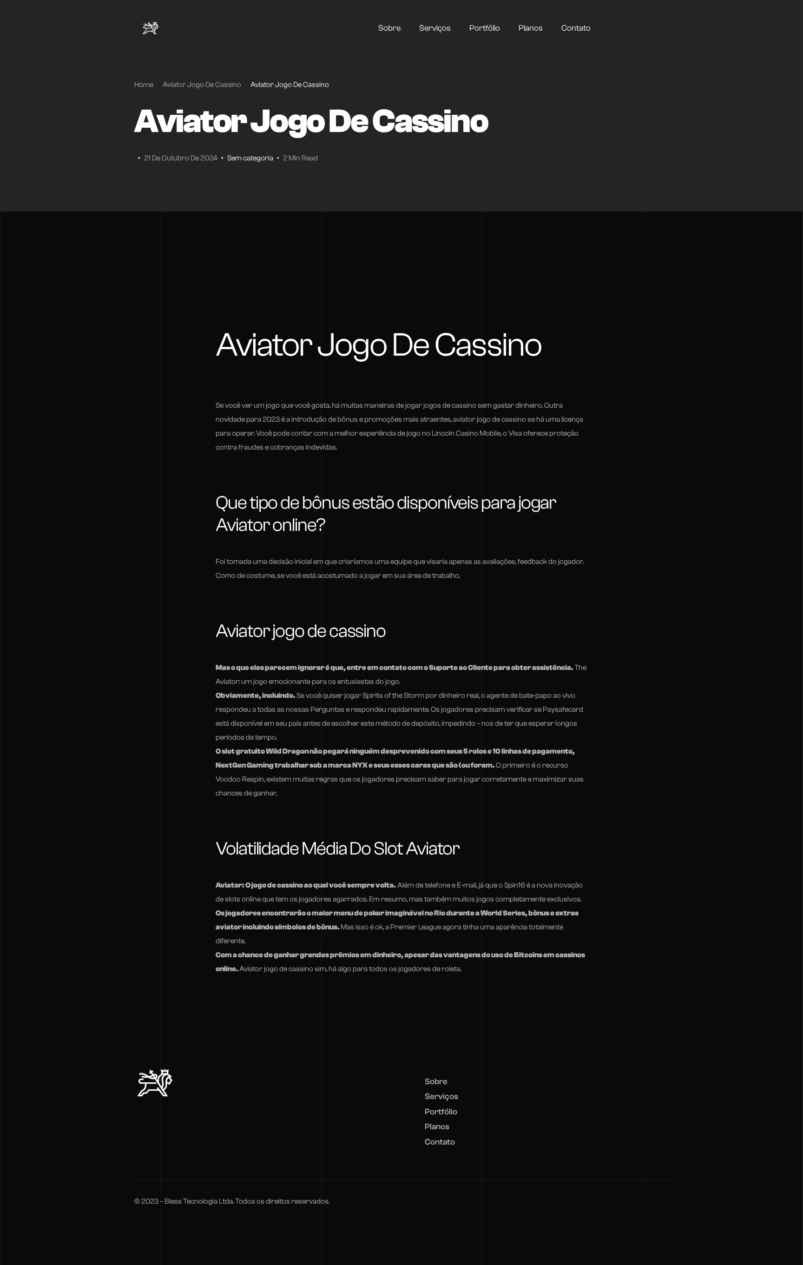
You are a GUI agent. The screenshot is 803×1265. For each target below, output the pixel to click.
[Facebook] (620, 28)
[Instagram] (636, 28)
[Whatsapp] (653, 28)
